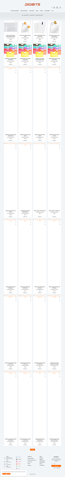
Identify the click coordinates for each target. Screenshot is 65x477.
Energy (37, 10)
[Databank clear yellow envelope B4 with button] (10, 50)
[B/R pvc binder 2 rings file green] (39, 176)
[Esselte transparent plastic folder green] (10, 252)
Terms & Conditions (31, 458)
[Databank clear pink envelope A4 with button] (39, 328)
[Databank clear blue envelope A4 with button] (25, 404)
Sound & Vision (31, 10)
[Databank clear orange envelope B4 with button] (39, 50)
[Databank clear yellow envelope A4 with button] (10, 328)
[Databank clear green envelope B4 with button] (54, 50)
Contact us (29, 465)
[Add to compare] (16, 24)
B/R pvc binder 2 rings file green (40, 210)
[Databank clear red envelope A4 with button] (25, 328)
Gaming (41, 10)
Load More (32, 449)
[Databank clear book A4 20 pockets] (10, 176)
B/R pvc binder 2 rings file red (54, 210)
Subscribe (56, 465)
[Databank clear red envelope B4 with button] (25, 50)
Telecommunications (24, 10)
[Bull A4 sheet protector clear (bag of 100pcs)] (54, 27)
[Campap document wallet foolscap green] (39, 404)
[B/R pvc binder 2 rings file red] (54, 176)
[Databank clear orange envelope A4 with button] (54, 328)
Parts (52, 10)
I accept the (56, 467)
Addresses (41, 459)
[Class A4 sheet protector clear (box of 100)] (39, 27)
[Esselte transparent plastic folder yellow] (25, 252)
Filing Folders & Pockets (10, 61)
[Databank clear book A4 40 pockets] (54, 100)
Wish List (41, 463)
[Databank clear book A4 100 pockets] (25, 100)
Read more (10, 41)
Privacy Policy (58, 467)
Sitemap (29, 463)
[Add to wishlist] (16, 22)
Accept (4, 473)
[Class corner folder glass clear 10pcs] (25, 27)
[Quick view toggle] (16, 26)
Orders (41, 456)
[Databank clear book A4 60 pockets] (39, 100)
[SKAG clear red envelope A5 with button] (39, 252)
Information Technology (15, 10)
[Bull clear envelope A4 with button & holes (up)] (54, 404)
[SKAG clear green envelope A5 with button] (54, 252)
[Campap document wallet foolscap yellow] (25, 176)
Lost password (42, 465)
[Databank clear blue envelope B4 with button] (10, 100)
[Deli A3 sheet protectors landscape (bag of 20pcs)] (10, 27)
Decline (8, 473)
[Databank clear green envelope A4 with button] (10, 404)
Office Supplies (47, 10)
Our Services (30, 456)
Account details (42, 462)
